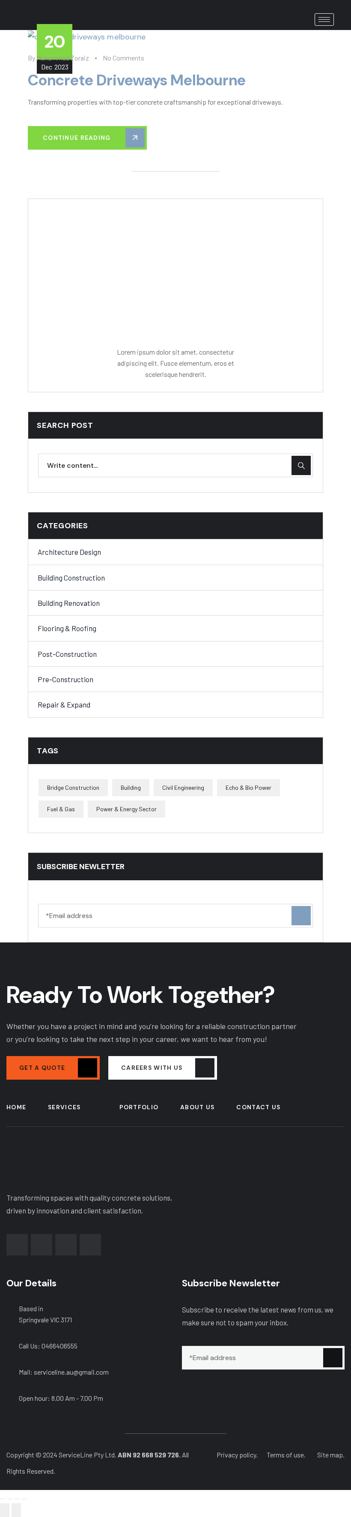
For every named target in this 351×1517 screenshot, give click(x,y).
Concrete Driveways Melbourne (137, 80)
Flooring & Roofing (67, 628)
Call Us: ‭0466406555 (48, 1346)
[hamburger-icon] (324, 19)
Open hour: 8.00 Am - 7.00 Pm (61, 1398)
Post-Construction (67, 654)
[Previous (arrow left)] (4, 1510)
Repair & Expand (64, 704)
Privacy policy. (237, 1455)
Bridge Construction (73, 787)
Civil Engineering (183, 787)
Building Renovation (69, 603)
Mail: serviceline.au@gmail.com (64, 1372)
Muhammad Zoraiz (62, 58)
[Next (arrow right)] (16, 1510)
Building (131, 787)
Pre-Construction (65, 679)
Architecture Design (69, 552)
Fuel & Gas (61, 809)
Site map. (331, 1455)
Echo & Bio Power (248, 787)
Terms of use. (286, 1455)
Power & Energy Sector (126, 809)
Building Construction (71, 577)
